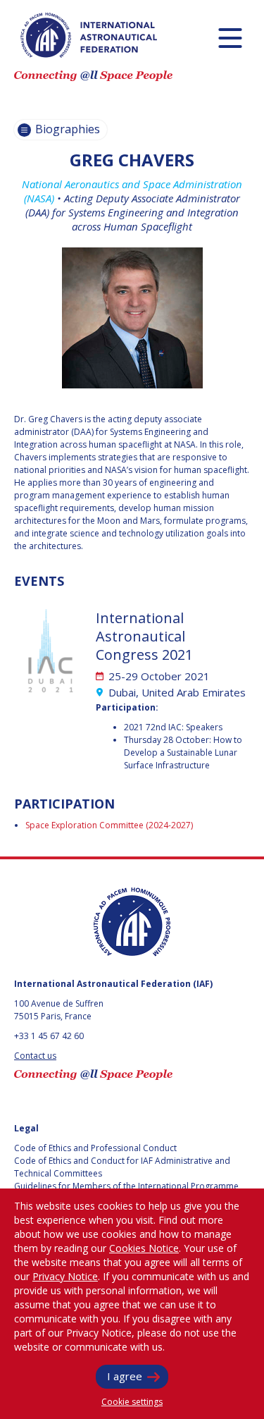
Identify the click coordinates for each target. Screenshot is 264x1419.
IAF (88, 35)
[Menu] (230, 37)
